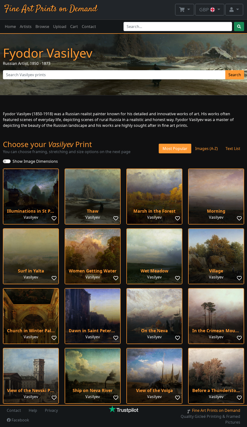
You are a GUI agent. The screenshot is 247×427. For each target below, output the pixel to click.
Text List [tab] (233, 148)
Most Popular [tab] (175, 148)
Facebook (20, 420)
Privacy (51, 410)
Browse (42, 26)
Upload (59, 26)
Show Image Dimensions (35, 161)
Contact (89, 26)
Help (33, 410)
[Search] (239, 26)
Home (10, 26)
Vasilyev (31, 217)
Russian (10, 63)
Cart (74, 26)
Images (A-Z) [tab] (206, 148)
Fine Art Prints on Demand (50, 9)
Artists (26, 26)
